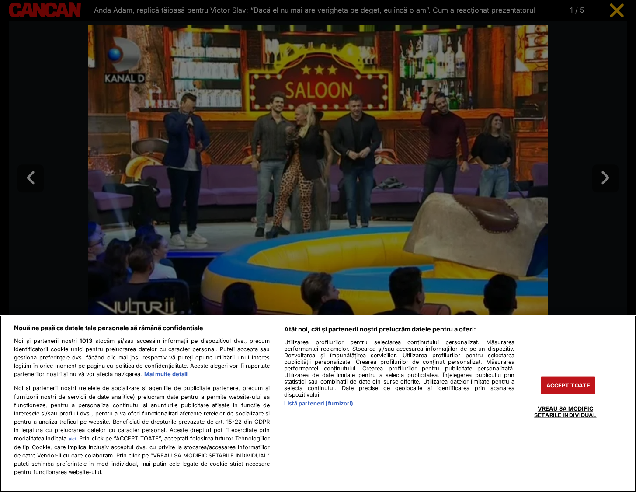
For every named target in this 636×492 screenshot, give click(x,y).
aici (72, 438)
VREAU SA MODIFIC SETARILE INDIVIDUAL (565, 412)
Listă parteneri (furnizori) (318, 403)
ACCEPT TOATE (568, 385)
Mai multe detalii (166, 374)
